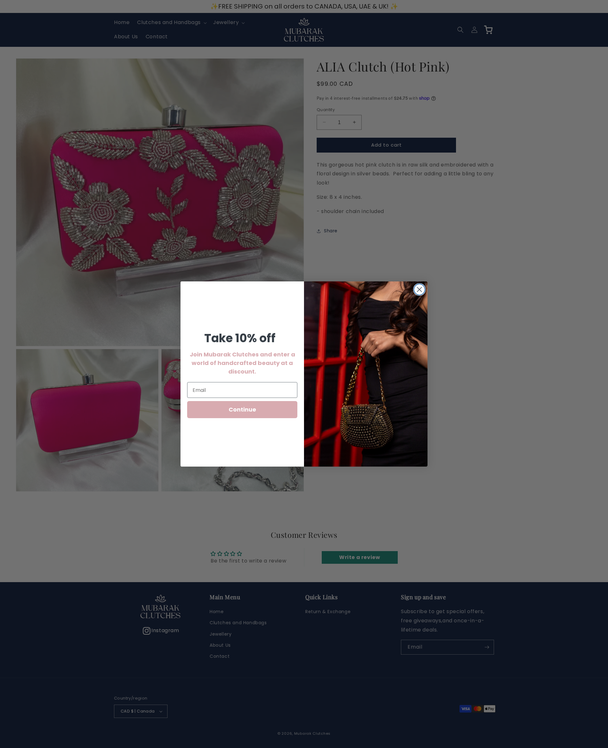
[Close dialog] (419, 289)
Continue (242, 409)
